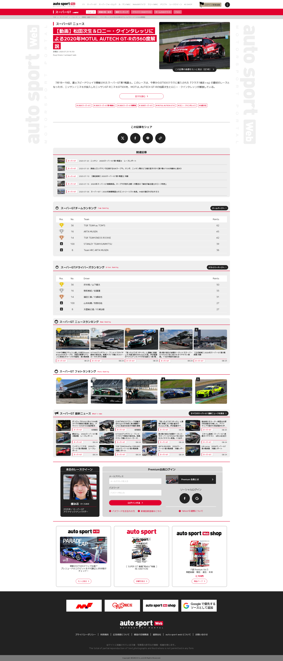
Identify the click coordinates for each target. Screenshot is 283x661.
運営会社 (157, 634)
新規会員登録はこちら (151, 511)
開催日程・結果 (105, 12)
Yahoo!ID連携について (192, 511)
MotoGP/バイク (139, 4)
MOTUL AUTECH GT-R (166, 105)
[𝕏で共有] (123, 138)
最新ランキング (122, 12)
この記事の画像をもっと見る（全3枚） (193, 69)
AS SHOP (188, 4)
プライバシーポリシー (85, 634)
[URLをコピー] (160, 138)
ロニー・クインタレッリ (187, 105)
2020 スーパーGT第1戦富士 (104, 105)
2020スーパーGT (147, 105)
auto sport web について (178, 634)
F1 (84, 4)
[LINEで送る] (148, 138)
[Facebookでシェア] (135, 138)
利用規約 (104, 634)
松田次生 (203, 105)
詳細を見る (140, 581)
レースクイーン (176, 4)
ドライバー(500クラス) (142, 12)
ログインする (134, 502)
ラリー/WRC (153, 4)
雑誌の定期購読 (141, 634)
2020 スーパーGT (84, 105)
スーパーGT (92, 4)
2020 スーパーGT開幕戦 (127, 105)
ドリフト (163, 4)
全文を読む (140, 96)
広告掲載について (121, 634)
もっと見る (82, 581)
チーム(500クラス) (163, 12)
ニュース (90, 12)
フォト (177, 12)
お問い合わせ (201, 634)
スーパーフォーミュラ (107, 4)
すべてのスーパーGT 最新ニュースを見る (207, 413)
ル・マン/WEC (125, 4)
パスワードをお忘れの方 (123, 511)
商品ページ (198, 581)
